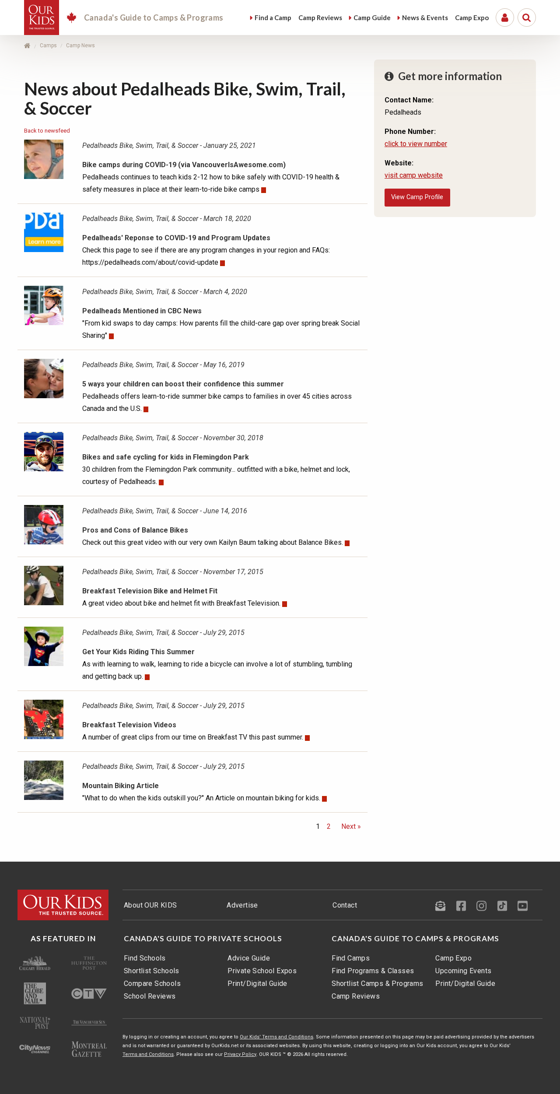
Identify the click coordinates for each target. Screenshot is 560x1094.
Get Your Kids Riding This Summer (138, 652)
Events (425, 17)
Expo (472, 17)
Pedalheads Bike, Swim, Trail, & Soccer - (169, 145)
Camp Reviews (356, 996)
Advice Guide (249, 958)
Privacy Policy (240, 1054)
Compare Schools (152, 983)
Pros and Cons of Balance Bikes (135, 530)
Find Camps (351, 958)
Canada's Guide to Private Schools (203, 938)
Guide (372, 17)
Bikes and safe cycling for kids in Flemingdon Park (165, 457)
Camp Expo (453, 958)
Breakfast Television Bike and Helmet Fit (149, 591)
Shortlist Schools (151, 971)
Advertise (242, 905)
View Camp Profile (417, 197)
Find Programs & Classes (373, 971)
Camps (48, 45)
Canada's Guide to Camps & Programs (415, 938)
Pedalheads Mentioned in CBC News (142, 311)
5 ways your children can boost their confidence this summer (183, 384)
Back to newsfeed (47, 130)
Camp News (80, 45)
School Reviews (150, 996)
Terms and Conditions (148, 1054)
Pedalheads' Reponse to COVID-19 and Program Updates (176, 238)
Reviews (320, 17)
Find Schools (145, 958)
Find (273, 17)
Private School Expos (262, 971)
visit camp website (414, 175)
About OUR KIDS (150, 905)
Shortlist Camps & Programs (377, 983)
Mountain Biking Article (120, 786)
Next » (349, 826)
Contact (344, 905)
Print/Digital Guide (257, 983)
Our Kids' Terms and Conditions (276, 1037)
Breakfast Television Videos (129, 725)
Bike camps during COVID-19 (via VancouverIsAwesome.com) (184, 165)
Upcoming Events (463, 971)
